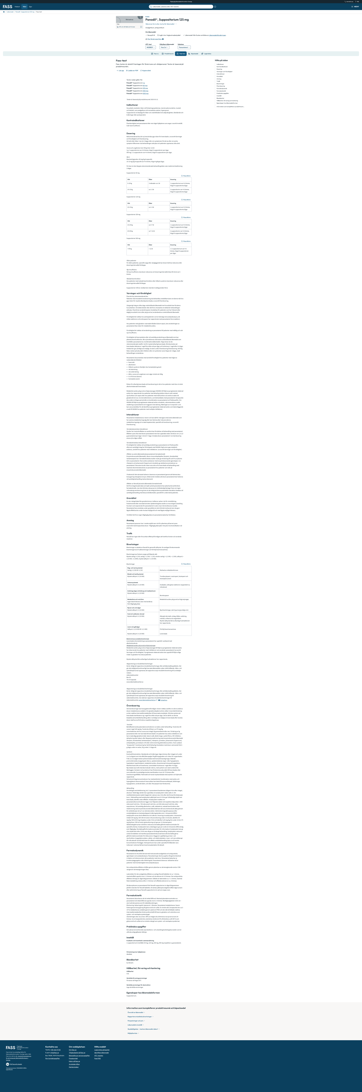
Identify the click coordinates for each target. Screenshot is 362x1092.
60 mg (145, 85)
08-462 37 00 (56, 1050)
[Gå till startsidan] (7, 7)
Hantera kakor (74, 1067)
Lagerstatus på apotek (101, 1050)
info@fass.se (54, 1053)
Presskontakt (73, 1058)
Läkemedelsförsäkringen (217, 35)
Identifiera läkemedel (101, 1053)
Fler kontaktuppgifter (52, 1058)
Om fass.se (72, 1050)
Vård (24, 7)
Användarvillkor (74, 1064)
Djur (30, 7)
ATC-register (98, 1056)
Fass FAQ (97, 1058)
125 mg (145, 88)
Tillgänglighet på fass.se (77, 1053)
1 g (144, 83)
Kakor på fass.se (74, 1061)
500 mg (145, 93)
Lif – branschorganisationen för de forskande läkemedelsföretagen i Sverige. (18, 1058)
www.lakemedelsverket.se (147, 700)
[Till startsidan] (4, 12)
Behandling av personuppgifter (79, 1056)
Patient (17, 7)
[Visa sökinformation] (215, 7)
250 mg (145, 91)
